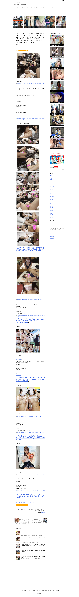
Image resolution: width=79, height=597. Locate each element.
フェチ (51, 192)
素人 (43, 510)
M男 (51, 176)
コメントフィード (52, 237)
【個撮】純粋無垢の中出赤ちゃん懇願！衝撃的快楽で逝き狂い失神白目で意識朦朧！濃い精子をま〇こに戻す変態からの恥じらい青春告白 (30, 249)
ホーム (15, 14)
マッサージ (52, 193)
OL (51, 178)
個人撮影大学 (43, 512)
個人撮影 (52, 196)
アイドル (25, 509)
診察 (51, 217)
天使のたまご (36, 510)
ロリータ (43, 509)
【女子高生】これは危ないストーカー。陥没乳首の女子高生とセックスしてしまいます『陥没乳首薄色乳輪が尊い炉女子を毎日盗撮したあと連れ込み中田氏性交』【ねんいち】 (33, 545)
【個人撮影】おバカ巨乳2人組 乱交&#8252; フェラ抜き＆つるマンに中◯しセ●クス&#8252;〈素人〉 (30, 437)
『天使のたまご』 (20, 93)
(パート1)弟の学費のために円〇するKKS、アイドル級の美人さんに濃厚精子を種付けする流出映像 (30, 496)
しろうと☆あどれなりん (30, 509)
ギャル (51, 183)
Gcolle (22, 509)
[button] (15, 22)
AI (51, 175)
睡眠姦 (51, 213)
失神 (39, 510)
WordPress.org (52, 238)
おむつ (51, 182)
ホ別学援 (40, 509)
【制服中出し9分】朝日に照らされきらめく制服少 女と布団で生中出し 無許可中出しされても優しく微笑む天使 (30, 379)
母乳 (51, 203)
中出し (33, 510)
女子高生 (18, 14)
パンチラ (52, 189)
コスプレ (52, 186)
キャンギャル (52, 185)
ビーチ (51, 190)
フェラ (37, 509)
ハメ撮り (35, 509)
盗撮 (51, 210)
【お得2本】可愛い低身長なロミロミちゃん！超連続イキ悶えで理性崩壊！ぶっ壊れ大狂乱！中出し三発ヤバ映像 (30, 320)
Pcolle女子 (52, 179)
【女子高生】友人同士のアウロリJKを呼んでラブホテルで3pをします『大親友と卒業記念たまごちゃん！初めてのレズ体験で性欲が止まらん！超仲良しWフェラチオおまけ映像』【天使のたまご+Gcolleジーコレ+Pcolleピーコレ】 (33, 533)
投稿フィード (52, 236)
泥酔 (51, 206)
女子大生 (52, 199)
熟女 (51, 207)
